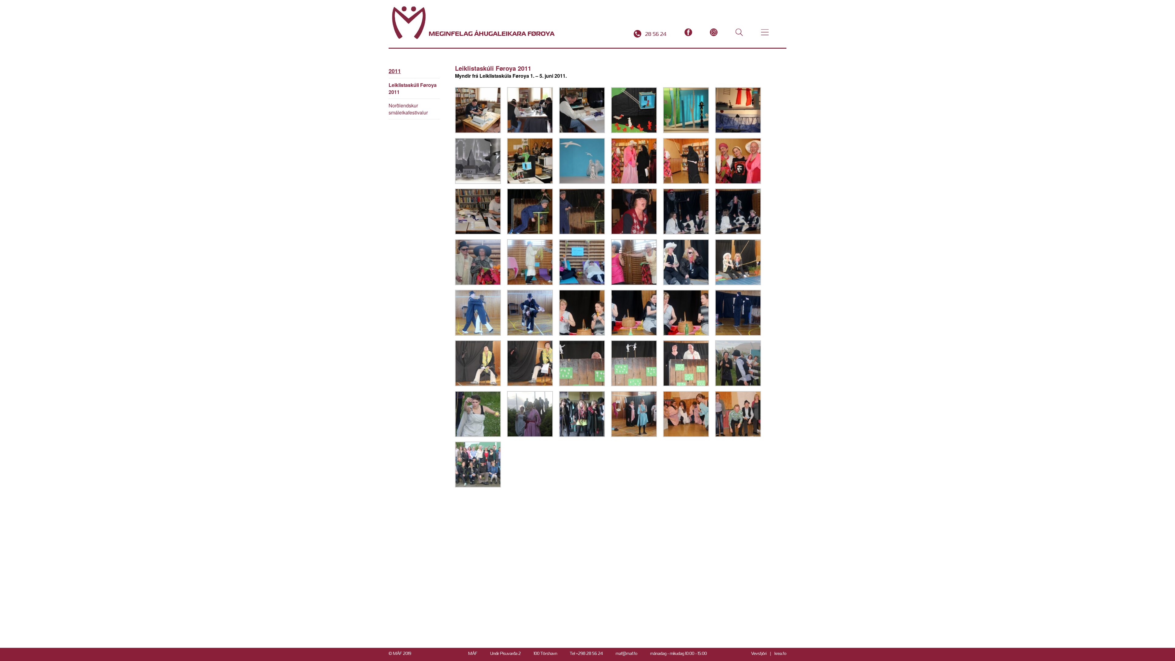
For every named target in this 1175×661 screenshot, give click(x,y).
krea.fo (780, 653)
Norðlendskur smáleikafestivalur (408, 109)
